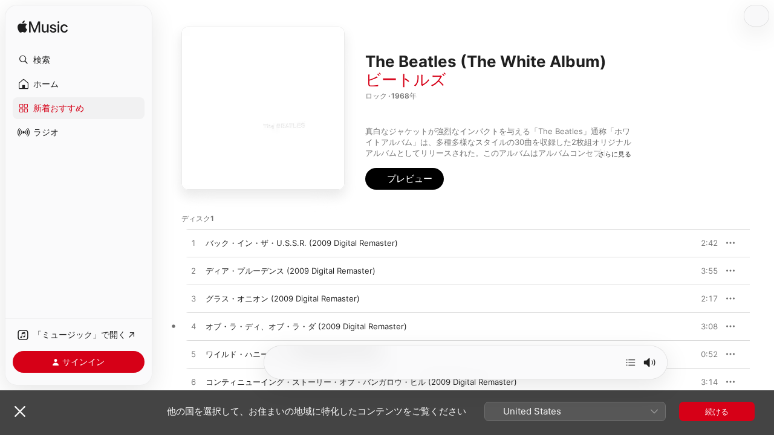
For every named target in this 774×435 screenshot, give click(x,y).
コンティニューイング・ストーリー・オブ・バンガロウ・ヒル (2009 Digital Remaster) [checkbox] (361, 382)
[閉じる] (20, 411)
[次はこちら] (630, 362)
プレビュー (703, 242)
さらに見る (614, 154)
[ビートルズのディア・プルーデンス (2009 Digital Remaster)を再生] (193, 271)
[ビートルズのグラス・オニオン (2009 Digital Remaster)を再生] (193, 299)
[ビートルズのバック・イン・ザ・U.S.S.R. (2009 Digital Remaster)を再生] (193, 243)
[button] (78, 60)
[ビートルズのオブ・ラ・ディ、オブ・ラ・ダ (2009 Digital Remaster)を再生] (193, 326)
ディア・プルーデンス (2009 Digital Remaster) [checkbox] (291, 271)
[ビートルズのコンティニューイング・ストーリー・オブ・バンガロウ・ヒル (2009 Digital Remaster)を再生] (193, 382)
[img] (43, 27)
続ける (717, 411)
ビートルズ (405, 79)
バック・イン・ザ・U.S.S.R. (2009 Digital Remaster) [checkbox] (302, 243)
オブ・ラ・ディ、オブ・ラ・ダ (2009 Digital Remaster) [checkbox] (306, 326)
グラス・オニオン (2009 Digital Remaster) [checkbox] (283, 298)
